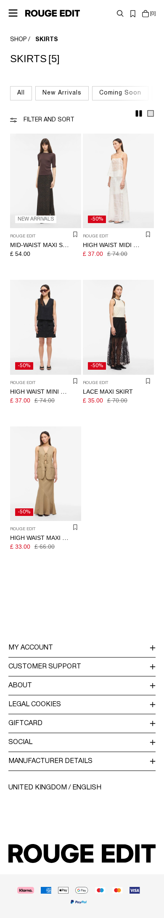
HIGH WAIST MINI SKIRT (44, 391)
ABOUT (20, 686)
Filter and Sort (49, 120)
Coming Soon (120, 93)
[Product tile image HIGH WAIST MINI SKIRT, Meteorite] (45, 327)
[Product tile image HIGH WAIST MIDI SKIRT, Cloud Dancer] (118, 181)
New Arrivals (62, 93)
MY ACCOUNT (30, 648)
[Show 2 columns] (138, 113)
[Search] (120, 13)
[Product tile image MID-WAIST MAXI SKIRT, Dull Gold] (45, 181)
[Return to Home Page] (52, 13)
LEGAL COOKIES (34, 705)
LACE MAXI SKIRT (108, 391)
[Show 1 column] (150, 113)
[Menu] (13, 13)
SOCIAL (20, 742)
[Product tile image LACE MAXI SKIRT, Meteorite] (118, 327)
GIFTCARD (25, 723)
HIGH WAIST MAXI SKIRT (44, 537)
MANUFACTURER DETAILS (50, 761)
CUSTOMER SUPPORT (44, 667)
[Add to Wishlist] (75, 234)
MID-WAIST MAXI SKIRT (43, 245)
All (21, 93)
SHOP (18, 39)
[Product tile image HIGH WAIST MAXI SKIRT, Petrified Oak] (45, 473)
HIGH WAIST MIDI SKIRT (117, 245)
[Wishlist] (133, 13)
